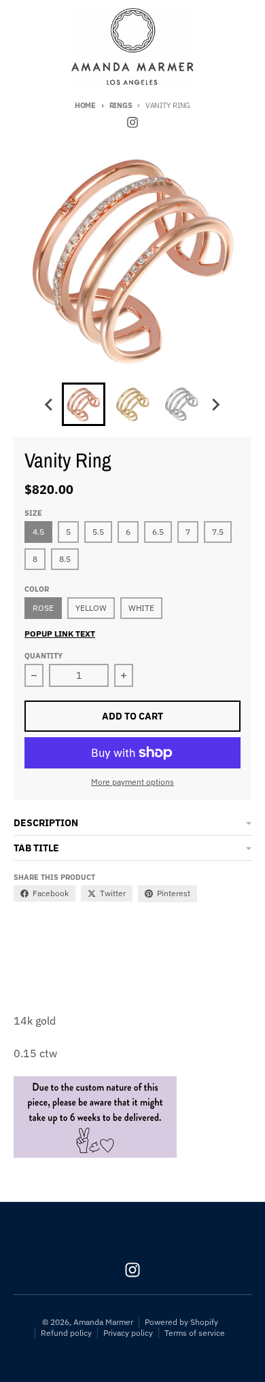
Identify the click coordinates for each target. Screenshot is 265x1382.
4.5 (38, 532)
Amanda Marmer (103, 1322)
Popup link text (59, 633)
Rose (43, 608)
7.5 (218, 532)
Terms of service (194, 1333)
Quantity (43, 655)
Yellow (91, 608)
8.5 (65, 559)
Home (85, 105)
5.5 (98, 532)
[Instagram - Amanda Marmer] (132, 122)
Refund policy (66, 1333)
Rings (120, 105)
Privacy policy (128, 1333)
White (141, 608)
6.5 (158, 532)
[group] (83, 404)
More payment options (132, 782)
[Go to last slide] (49, 404)
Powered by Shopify (181, 1322)
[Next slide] (215, 404)
